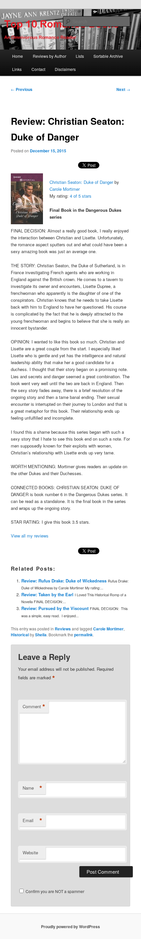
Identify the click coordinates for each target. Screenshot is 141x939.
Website (30, 852)
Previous (21, 89)
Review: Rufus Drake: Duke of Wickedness (64, 581)
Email (32, 820)
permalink (83, 635)
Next (123, 89)
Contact (38, 69)
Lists (80, 56)
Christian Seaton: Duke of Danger (81, 182)
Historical (20, 635)
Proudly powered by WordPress (70, 926)
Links (17, 69)
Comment (34, 706)
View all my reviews (30, 536)
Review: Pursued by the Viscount (55, 608)
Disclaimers (65, 69)
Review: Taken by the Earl (47, 594)
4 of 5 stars (80, 196)
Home (17, 56)
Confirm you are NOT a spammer (54, 891)
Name (32, 788)
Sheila (41, 635)
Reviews (63, 629)
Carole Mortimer (65, 189)
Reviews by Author (49, 56)
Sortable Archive (108, 56)
